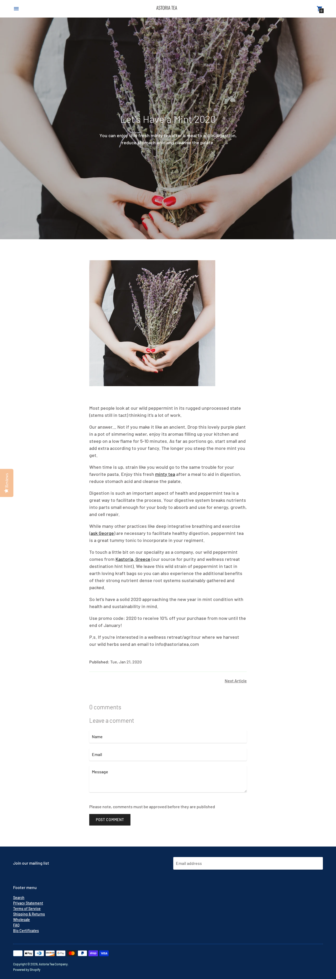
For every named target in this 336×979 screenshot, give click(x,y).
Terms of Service (27, 908)
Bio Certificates (26, 930)
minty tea (165, 474)
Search (18, 897)
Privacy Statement (28, 903)
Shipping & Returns (29, 914)
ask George (102, 533)
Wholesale (21, 919)
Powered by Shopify (26, 969)
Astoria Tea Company (53, 964)
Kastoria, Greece (133, 559)
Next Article (236, 680)
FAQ (16, 925)
